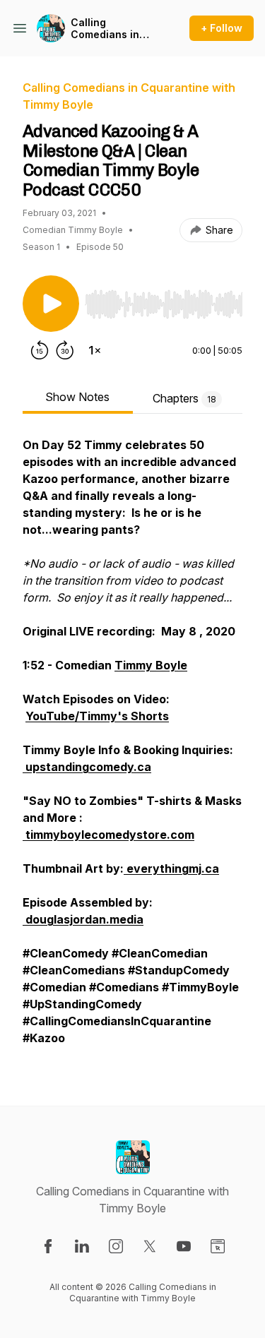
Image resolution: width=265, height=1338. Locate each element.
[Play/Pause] (51, 303)
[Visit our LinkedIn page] (82, 1246)
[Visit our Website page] (218, 1246)
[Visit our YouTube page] (184, 1246)
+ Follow (221, 28)
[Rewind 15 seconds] (39, 350)
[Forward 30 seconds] (65, 350)
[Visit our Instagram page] (116, 1246)
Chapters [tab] (184, 398)
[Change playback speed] (95, 350)
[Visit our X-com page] (150, 1246)
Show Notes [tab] (77, 397)
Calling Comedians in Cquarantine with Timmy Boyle (114, 28)
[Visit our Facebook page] (48, 1246)
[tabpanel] (132, 748)
